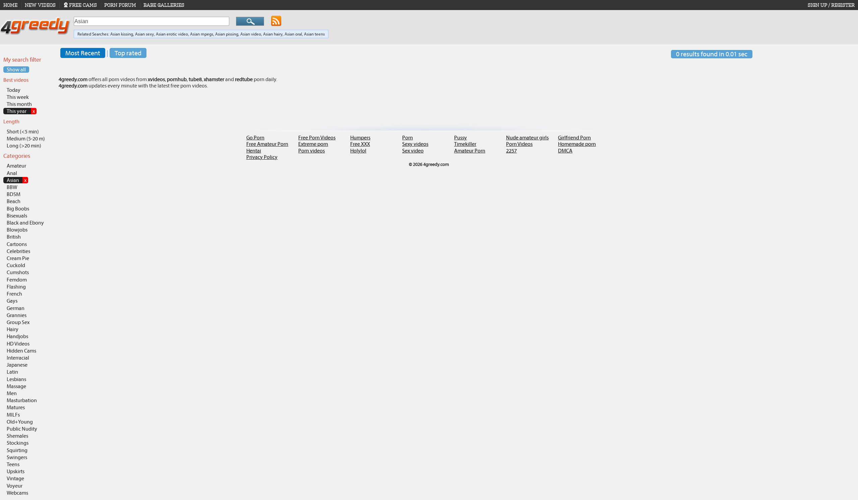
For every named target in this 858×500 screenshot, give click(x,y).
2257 (511, 150)
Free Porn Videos (316, 137)
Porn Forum (120, 5)
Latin (12, 372)
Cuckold (16, 265)
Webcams (17, 493)
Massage (16, 386)
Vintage (15, 478)
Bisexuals (17, 215)
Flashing (16, 287)
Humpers (360, 137)
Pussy (460, 137)
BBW (12, 187)
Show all (16, 69)
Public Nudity (22, 429)
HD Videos (18, 343)
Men (12, 393)
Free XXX (360, 144)
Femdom (17, 279)
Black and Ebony (25, 223)
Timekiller (465, 144)
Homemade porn (577, 144)
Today (13, 90)
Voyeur (14, 486)
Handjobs (17, 336)
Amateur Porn (469, 150)
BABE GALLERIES (163, 5)
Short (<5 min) (23, 131)
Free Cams (83, 5)
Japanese (17, 365)
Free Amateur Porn (267, 144)
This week (18, 97)
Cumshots (18, 272)
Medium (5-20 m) (26, 138)
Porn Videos (519, 144)
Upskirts (15, 471)
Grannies (16, 315)
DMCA (565, 150)
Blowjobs (17, 230)
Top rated (128, 53)
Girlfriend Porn (574, 137)
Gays (12, 301)
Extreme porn (313, 144)
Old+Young (20, 422)
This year (21, 111)
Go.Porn (255, 137)
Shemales (17, 436)
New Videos (40, 5)
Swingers (17, 457)
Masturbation (22, 400)
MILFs (13, 415)
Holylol (358, 150)
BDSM (13, 194)
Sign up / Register (831, 5)
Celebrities (18, 251)
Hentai (253, 150)
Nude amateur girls (527, 137)
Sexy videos (415, 144)
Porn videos (311, 150)
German (15, 308)
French (14, 294)
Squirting (17, 450)
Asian (16, 180)
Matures (16, 407)
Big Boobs (18, 208)
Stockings (17, 443)
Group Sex (18, 322)
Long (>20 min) (24, 145)
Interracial (18, 358)
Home (10, 5)
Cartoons (17, 244)
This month (19, 104)
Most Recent (82, 53)
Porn (407, 137)
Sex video (413, 150)
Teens (13, 464)
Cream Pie (18, 258)
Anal (12, 173)
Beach (13, 201)
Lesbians (16, 379)
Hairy (12, 329)
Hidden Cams (21, 351)
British (14, 237)
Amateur (16, 166)
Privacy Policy (262, 157)
